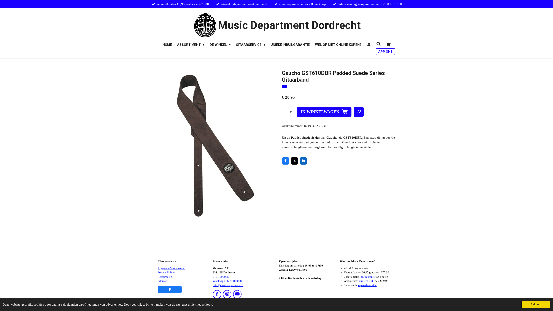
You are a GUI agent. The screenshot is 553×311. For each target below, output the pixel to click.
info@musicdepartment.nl (228, 285)
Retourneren (165, 276)
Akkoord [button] (536, 304)
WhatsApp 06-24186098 (227, 280)
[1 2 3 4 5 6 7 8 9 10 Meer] (288, 112)
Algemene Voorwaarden (171, 268)
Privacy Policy (166, 272)
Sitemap (162, 280)
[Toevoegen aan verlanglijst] (359, 112)
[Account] (369, 44)
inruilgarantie (368, 276)
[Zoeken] (378, 44)
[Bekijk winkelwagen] (388, 44)
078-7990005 (221, 276)
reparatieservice (367, 285)
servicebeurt (366, 280)
